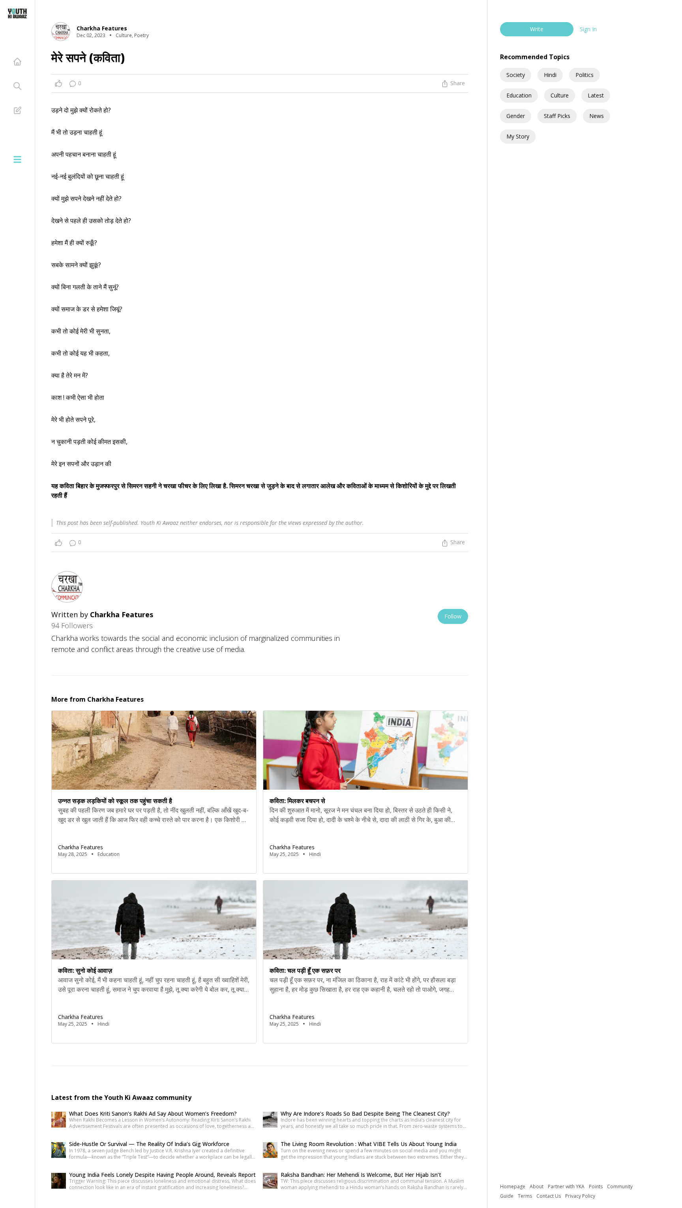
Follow (452, 616)
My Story (517, 136)
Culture (560, 95)
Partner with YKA (567, 1186)
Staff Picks (557, 116)
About (537, 1186)
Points (596, 1186)
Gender (515, 116)
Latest (596, 95)
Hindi (550, 75)
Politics (584, 75)
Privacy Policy (580, 1196)
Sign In (588, 29)
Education (519, 95)
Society (515, 75)
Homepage (513, 1186)
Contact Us (549, 1196)
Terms (525, 1196)
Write (536, 29)
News (596, 116)
